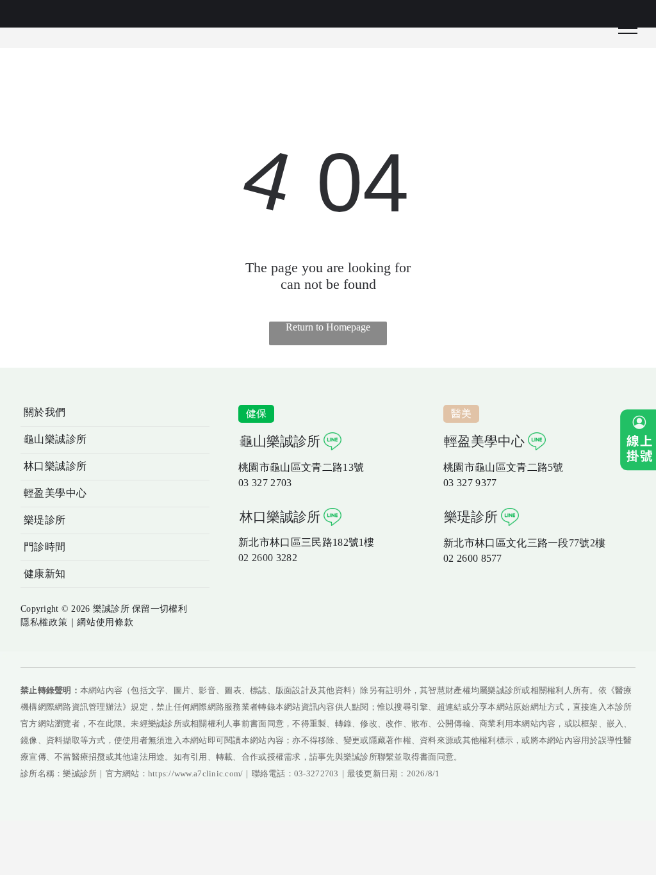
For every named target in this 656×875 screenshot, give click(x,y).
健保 (256, 413)
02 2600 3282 (267, 557)
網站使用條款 (105, 622)
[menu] (627, 28)
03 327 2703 (265, 482)
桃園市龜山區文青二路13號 (301, 467)
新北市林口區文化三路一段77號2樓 (524, 542)
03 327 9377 (470, 482)
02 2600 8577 (472, 558)
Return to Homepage (328, 327)
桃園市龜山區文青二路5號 (503, 467)
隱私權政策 (44, 622)
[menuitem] (114, 413)
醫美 (461, 413)
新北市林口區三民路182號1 (301, 542)
